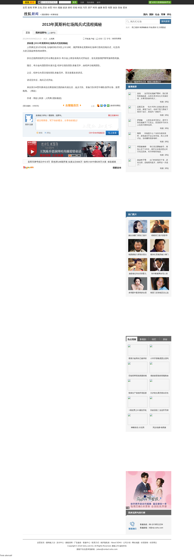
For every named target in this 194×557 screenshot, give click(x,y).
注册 (82, 2)
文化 (40, 8)
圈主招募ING (113, 115)
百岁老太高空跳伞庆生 (159, 393)
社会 (157, 14)
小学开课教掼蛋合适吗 (159, 358)
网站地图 (135, 543)
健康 (100, 8)
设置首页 (40, 543)
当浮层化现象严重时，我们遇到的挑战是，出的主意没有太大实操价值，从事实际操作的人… (152, 96)
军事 (35, 8)
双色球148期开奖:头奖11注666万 (66, 162)
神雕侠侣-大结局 (137, 427)
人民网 (51, 39)
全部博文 (153, 543)
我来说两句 (45, 32)
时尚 (95, 8)
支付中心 (60, 543)
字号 (108, 39)
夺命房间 (152, 27)
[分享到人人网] (105, 105)
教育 (105, 8)
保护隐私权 (105, 543)
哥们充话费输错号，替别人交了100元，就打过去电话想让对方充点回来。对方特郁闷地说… (152, 149)
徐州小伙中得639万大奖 (95, 162)
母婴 (110, 8)
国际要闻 (45, 14)
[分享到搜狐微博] (98, 105)
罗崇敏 (140, 120)
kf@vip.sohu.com (156, 528)
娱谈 (65, 8)
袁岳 (139, 93)
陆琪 (139, 133)
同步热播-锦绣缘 (159, 427)
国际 (151, 14)
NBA (55, 8)
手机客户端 (89, 39)
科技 (80, 8)
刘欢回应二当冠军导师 (159, 410)
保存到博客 (116, 39)
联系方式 (95, 543)
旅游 (115, 8)
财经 (70, 8)
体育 (50, 8)
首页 (25, 8)
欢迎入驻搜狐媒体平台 (161, 2)
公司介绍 (126, 543)
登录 (27, 124)
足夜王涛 (140, 107)
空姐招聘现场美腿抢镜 (138, 376)
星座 (125, 8)
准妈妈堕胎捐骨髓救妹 (159, 376)
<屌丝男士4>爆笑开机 (138, 410)
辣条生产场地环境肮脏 (138, 393)
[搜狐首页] (29, 2)
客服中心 (86, 543)
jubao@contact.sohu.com (107, 549)
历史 (45, 8)
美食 (120, 8)
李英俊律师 (141, 147)
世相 (75, 8)
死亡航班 (135, 27)
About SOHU (116, 543)
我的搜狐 (90, 2)
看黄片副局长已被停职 (138, 358)
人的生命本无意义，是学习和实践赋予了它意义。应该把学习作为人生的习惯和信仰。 (152, 122)
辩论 (49, 133)
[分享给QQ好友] (101, 105)
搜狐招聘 (69, 543)
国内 (145, 14)
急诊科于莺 (141, 160)
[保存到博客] (115, 106)
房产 (90, 8)
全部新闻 (144, 543)
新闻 (30, 8)
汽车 (85, 8)
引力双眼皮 (161, 27)
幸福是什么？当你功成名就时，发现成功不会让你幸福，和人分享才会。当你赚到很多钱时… (152, 135)
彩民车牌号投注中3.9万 (39, 162)
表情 (40, 133)
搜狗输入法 (50, 543)
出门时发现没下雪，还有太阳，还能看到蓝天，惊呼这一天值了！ (152, 162)
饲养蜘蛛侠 (144, 27)
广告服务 (77, 543)
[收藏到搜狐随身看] (108, 105)
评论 (169, 14)
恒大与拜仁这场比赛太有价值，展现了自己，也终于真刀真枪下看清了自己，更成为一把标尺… (152, 109)
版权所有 (123, 546)
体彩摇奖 (112, 162)
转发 (162, 102)
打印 (100, 39)
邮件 (98, 2)
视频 (60, 8)
